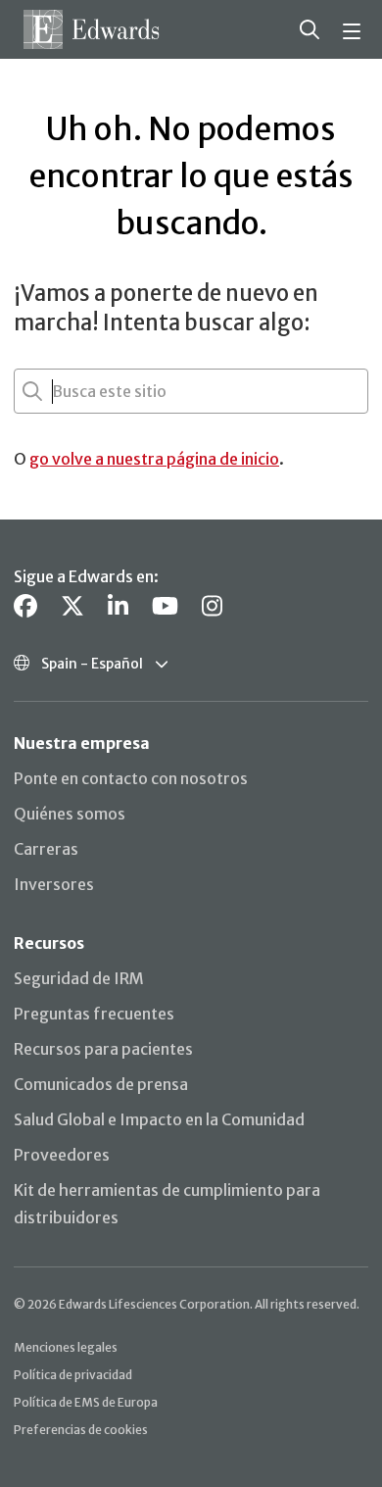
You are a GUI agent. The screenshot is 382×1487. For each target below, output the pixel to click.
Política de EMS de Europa (86, 1402)
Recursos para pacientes (103, 1049)
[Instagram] (212, 606)
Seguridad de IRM (79, 978)
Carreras (46, 849)
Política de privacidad (73, 1374)
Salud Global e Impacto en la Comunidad (159, 1119)
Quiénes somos (69, 813)
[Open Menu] (354, 29)
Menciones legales (66, 1347)
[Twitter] (72, 606)
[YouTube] (165, 606)
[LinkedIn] (118, 606)
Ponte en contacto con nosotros (131, 778)
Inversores (54, 884)
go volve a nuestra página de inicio (154, 459)
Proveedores (62, 1155)
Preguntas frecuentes (94, 1013)
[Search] (309, 29)
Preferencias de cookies (81, 1429)
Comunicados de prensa (101, 1084)
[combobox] (54, 391)
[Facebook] (25, 606)
